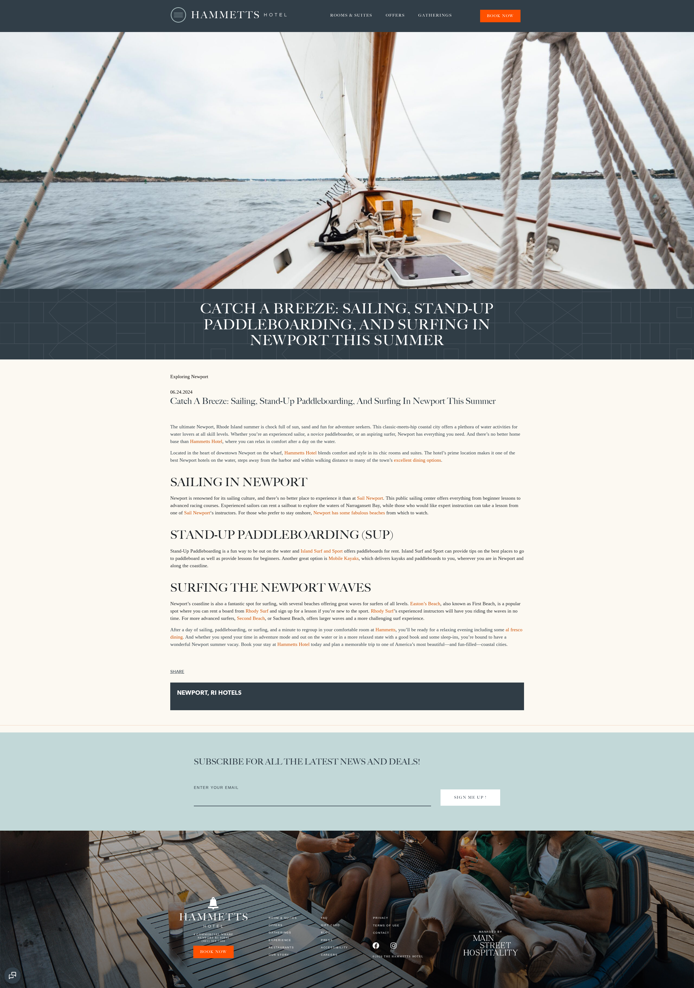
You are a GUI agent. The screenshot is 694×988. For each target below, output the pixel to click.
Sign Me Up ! (470, 797)
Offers (395, 15)
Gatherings (435, 15)
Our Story (279, 954)
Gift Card (330, 925)
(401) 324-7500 (213, 940)
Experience (280, 940)
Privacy (380, 917)
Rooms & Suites (351, 15)
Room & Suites (283, 917)
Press (327, 940)
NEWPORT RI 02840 (213, 937)
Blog (326, 932)
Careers (329, 954)
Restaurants (281, 947)
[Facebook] (375, 945)
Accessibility (334, 947)
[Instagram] (393, 945)
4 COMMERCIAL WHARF (213, 934)
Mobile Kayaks (344, 558)
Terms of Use (386, 925)
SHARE (177, 672)
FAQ (324, 917)
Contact (381, 932)
